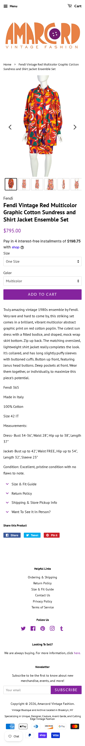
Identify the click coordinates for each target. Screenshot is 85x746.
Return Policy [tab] (22, 493)
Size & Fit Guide (42, 589)
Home (7, 65)
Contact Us (42, 595)
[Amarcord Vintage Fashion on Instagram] (52, 629)
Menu (13, 6)
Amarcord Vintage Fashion (55, 704)
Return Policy (42, 583)
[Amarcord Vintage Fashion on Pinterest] (42, 629)
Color (7, 272)
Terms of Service (43, 607)
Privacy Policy (42, 601)
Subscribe (66, 690)
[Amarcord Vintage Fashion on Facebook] (33, 629)
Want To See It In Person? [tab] (31, 511)
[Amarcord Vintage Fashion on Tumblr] (61, 629)
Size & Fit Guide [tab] (24, 484)
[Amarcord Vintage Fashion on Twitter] (23, 629)
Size (6, 253)
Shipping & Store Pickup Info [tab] (34, 502)
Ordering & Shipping (42, 577)
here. (77, 653)
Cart (78, 6)
